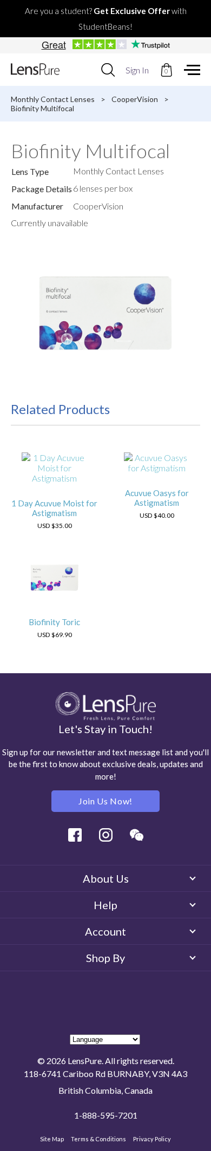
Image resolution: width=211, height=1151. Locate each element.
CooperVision (134, 99)
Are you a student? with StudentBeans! (106, 18)
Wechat (136, 835)
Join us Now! (105, 801)
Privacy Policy (152, 1138)
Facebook (75, 835)
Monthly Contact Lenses (53, 99)
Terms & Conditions (98, 1138)
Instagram (106, 835)
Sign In (137, 70)
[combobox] (108, 70)
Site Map (52, 1138)
